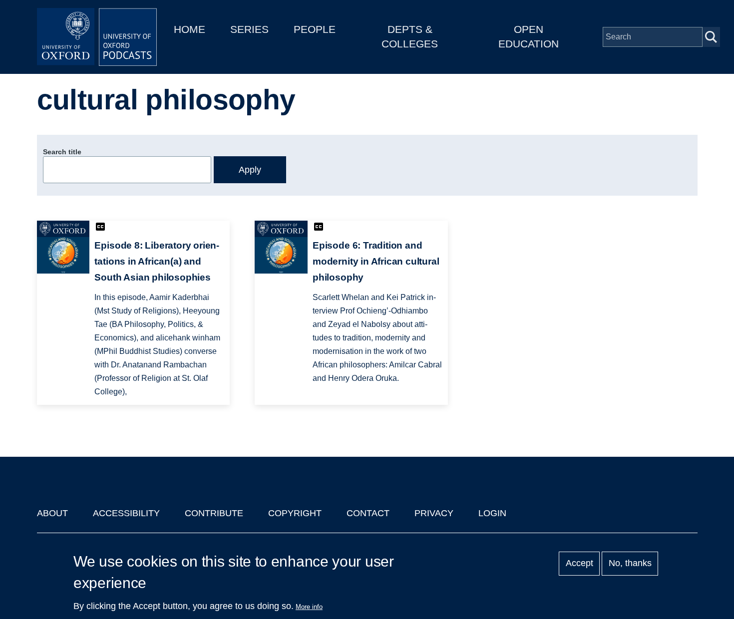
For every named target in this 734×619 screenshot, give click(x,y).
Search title (62, 152)
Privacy (433, 513)
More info (309, 607)
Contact (368, 513)
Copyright (295, 513)
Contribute (214, 513)
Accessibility (126, 513)
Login (492, 513)
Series (249, 29)
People (315, 29)
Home (189, 29)
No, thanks (630, 564)
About (52, 513)
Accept (579, 564)
